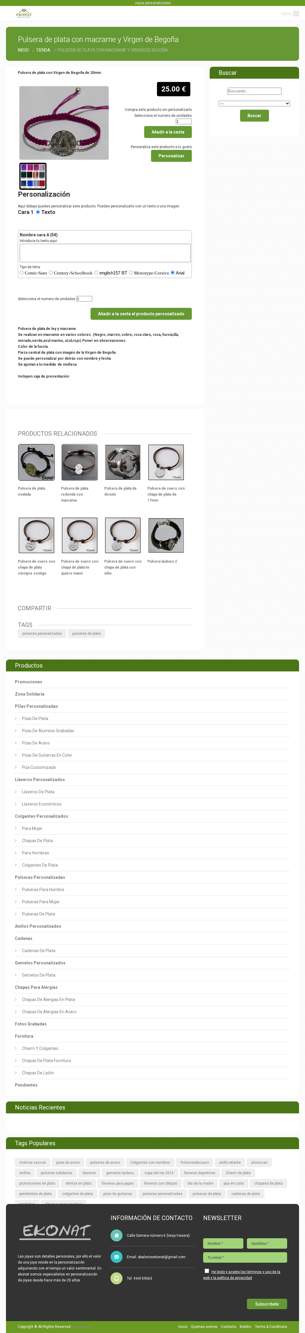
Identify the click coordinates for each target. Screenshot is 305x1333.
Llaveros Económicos (42, 804)
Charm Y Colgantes (40, 1048)
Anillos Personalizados (38, 926)
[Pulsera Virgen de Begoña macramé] (64, 89)
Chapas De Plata (37, 840)
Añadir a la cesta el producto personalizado (141, 313)
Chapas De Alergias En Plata (48, 999)
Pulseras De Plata (38, 914)
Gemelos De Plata (38, 975)
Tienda (43, 50)
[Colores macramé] (32, 166)
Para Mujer (32, 828)
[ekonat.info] (23, 12)
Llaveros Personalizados (40, 779)
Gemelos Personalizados (40, 962)
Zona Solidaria (29, 694)
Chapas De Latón (38, 1072)
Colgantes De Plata (40, 865)
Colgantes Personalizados (41, 816)
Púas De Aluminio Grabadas (48, 730)
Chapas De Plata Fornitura (46, 1060)
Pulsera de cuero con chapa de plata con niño (122, 567)
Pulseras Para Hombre (43, 889)
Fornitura (24, 1036)
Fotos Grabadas (31, 1024)
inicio (24, 50)
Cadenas (23, 938)
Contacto (228, 1327)
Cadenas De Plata (38, 950)
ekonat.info (81, 1327)
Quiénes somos (204, 1327)
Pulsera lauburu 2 (162, 561)
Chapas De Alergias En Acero (49, 1011)
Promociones (28, 681)
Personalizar (171, 155)
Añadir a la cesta (168, 132)
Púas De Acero (36, 743)
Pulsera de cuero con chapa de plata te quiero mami (79, 567)
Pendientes (26, 1085)
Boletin (245, 1327)
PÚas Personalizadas (36, 706)
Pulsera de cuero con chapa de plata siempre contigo (36, 567)
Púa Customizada (39, 767)
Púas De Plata (35, 718)
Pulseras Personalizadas (40, 877)
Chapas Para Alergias (36, 987)
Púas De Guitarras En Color (47, 755)
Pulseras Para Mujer (41, 901)
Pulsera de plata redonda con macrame (74, 494)
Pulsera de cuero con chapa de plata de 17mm (166, 494)
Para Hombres (35, 853)
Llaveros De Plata (38, 791)
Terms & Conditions (271, 1327)
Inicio (182, 1327)
